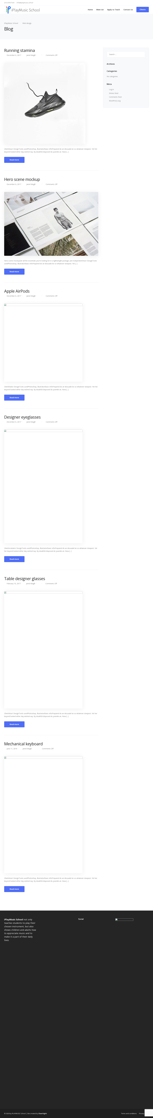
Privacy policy (144, 1113)
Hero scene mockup (22, 179)
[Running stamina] (44, 103)
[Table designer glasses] (43, 649)
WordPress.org (114, 101)
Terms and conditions (129, 1113)
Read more (14, 160)
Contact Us (128, 9)
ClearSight (42, 1113)
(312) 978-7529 (9, 3)
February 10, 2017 (14, 583)
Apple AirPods (17, 291)
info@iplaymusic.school (25, 3)
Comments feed (115, 97)
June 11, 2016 (12, 748)
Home (90, 9)
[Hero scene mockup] (51, 223)
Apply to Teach (113, 9)
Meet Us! (100, 9)
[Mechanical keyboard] (43, 814)
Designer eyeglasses (22, 417)
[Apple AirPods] (43, 342)
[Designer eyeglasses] (43, 486)
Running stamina (19, 50)
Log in (111, 89)
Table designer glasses (24, 578)
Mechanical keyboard (23, 744)
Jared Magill (30, 55)
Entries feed (113, 93)
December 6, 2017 (14, 55)
